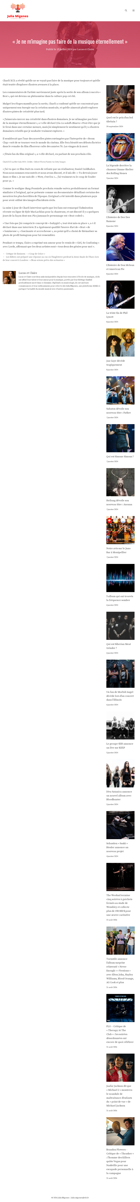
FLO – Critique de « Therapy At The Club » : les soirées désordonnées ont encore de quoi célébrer (120, 1034)
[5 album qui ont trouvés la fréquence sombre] (120, 590)
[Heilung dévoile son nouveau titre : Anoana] (120, 494)
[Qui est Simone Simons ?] (120, 450)
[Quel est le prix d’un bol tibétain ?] (120, 111)
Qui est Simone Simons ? (120, 456)
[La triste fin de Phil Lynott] (120, 306)
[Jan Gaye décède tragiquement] (120, 354)
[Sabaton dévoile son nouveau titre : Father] (120, 402)
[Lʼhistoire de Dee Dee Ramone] (120, 210)
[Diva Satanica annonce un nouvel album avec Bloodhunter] (120, 785)
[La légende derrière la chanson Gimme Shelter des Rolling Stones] (120, 159)
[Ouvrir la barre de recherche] (126, 10)
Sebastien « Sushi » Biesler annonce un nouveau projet (117, 847)
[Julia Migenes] (18, 10)
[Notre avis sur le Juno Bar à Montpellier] (120, 542)
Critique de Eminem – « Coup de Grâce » (25, 254)
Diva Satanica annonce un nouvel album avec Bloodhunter (119, 795)
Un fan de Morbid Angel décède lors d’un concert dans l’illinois (120, 696)
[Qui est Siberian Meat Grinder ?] (120, 637)
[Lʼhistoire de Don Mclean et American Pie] (120, 258)
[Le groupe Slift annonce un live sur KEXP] (120, 737)
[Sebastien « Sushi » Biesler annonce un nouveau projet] (120, 837)
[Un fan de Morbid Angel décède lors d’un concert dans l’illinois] (120, 685)
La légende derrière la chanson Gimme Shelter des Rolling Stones (119, 169)
